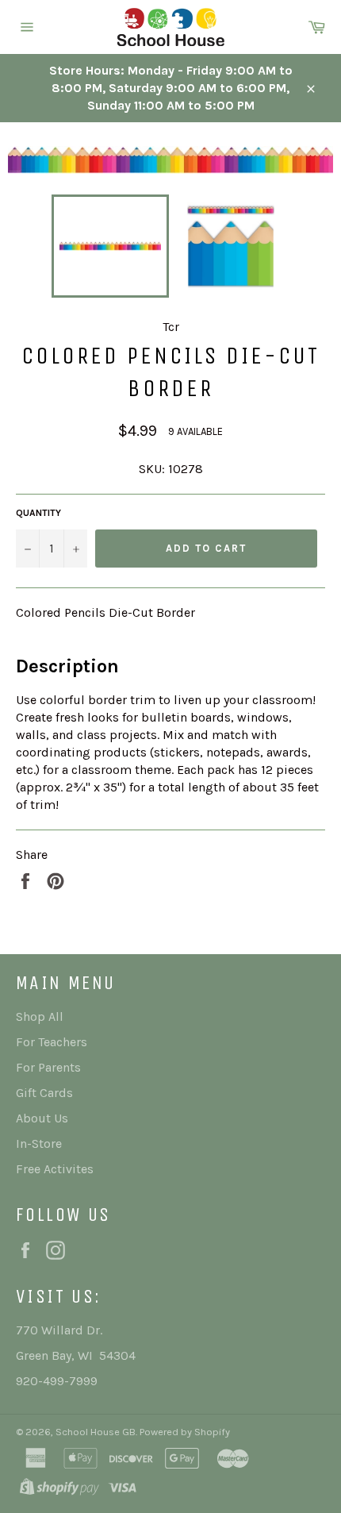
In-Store (39, 1143)
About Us (42, 1118)
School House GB (96, 1432)
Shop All (39, 1016)
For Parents (48, 1067)
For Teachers (51, 1041)
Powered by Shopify (185, 1432)
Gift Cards (44, 1092)
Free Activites (55, 1168)
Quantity (38, 512)
